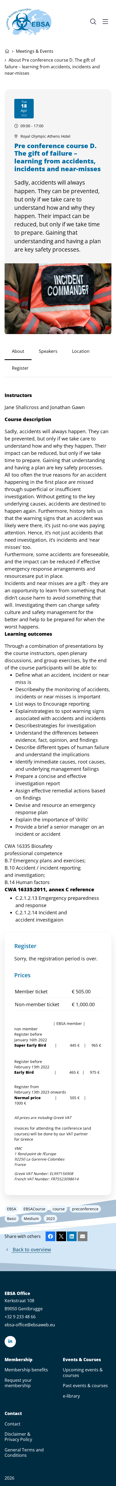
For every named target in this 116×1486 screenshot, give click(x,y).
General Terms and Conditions (24, 1452)
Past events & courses (85, 1385)
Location (81, 351)
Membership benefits (26, 1370)
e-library (71, 1396)
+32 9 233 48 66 (20, 1317)
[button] (50, 1236)
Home (7, 50)
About (18, 351)
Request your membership (18, 1382)
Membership (18, 1360)
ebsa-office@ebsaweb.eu (30, 1325)
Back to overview (31, 1249)
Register (20, 368)
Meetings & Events (34, 51)
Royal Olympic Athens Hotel (45, 136)
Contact (13, 1413)
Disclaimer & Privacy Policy (18, 1436)
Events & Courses (82, 1360)
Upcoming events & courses (83, 1372)
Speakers (48, 351)
